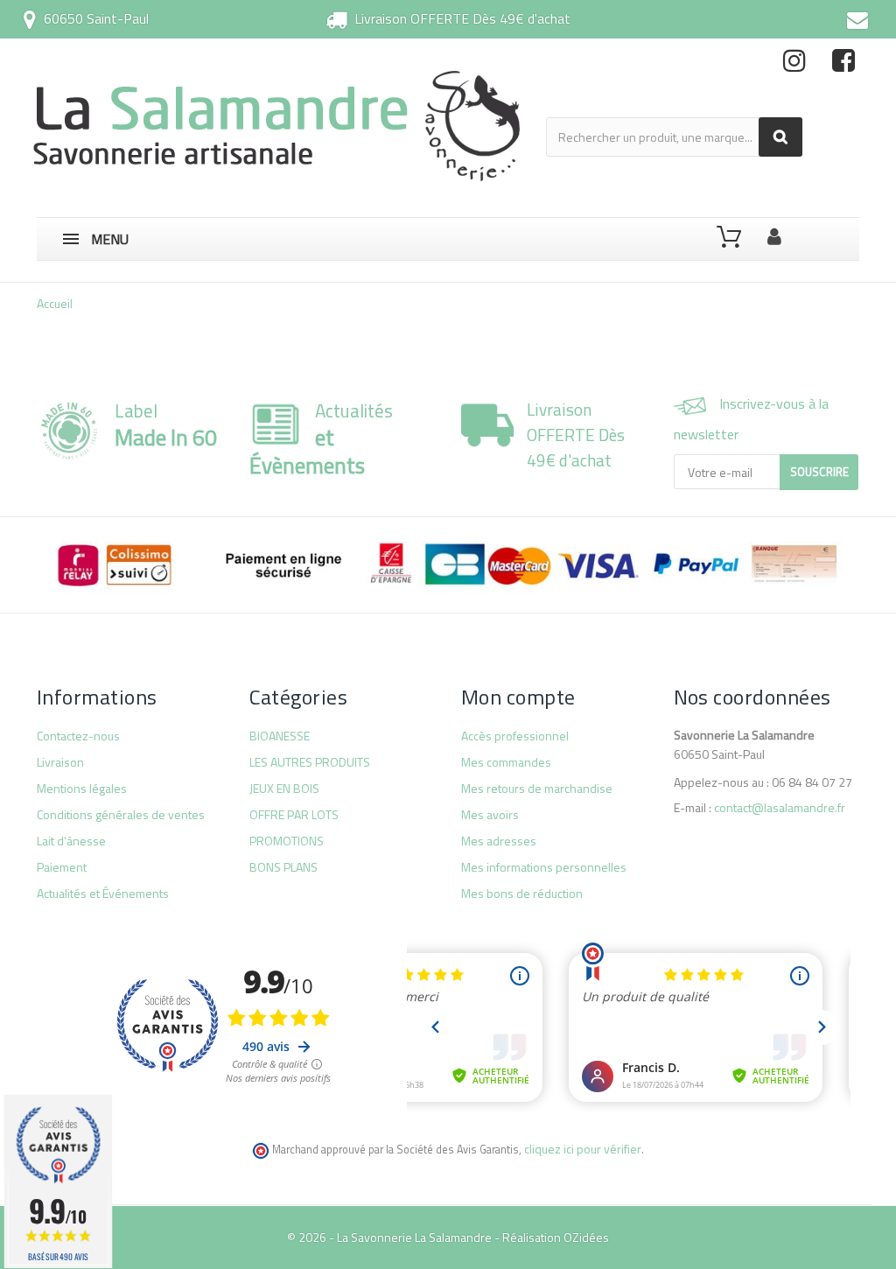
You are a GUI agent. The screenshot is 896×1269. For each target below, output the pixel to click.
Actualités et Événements (103, 893)
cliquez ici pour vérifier (582, 1148)
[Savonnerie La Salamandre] (278, 125)
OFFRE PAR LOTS (294, 814)
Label (166, 424)
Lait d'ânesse (71, 840)
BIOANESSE (279, 735)
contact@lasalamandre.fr (779, 807)
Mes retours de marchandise (536, 788)
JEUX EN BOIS (284, 788)
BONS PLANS (283, 867)
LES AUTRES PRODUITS (309, 762)
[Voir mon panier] (729, 237)
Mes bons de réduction (522, 893)
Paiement (62, 867)
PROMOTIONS (286, 840)
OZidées (586, 1237)
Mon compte (518, 696)
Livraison (60, 762)
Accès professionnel (515, 735)
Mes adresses (498, 840)
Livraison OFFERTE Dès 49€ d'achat (462, 18)
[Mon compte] (774, 233)
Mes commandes (506, 762)
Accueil (55, 303)
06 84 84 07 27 (812, 782)
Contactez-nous (78, 735)
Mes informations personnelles (543, 867)
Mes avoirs (490, 814)
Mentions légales (82, 788)
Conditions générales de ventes (121, 814)
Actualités (321, 438)
